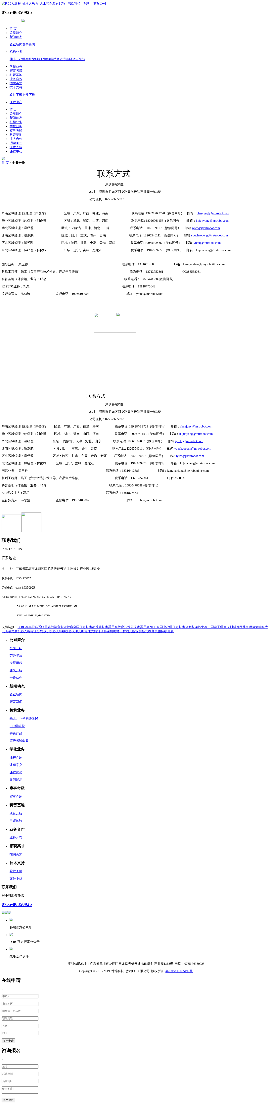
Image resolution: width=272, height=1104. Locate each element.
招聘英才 (16, 83)
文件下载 (28, 94)
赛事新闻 (28, 44)
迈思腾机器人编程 (20, 631)
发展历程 (16, 663)
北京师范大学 (252, 627)
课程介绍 (16, 757)
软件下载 (16, 94)
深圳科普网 (235, 627)
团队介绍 (16, 670)
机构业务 (16, 51)
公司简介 (16, 32)
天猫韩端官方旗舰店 (58, 627)
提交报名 (8, 1099)
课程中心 (16, 102)
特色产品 (59, 59)
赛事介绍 (16, 796)
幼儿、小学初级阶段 (24, 59)
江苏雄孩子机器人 (46, 631)
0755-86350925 (17, 904)
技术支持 (16, 87)
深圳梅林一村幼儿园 (121, 631)
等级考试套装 (75, 59)
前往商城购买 (11, 21)
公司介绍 (16, 648)
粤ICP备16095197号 (179, 971)
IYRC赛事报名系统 (31, 627)
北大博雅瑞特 (97, 631)
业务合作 (16, 79)
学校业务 (16, 66)
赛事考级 (16, 70)
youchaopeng (209, 235)
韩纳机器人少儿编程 (73, 631)
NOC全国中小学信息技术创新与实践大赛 (178, 627)
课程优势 (16, 772)
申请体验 (16, 820)
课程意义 (16, 765)
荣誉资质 (16, 655)
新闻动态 (16, 37)
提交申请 (8, 1040)
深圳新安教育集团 (148, 631)
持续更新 (167, 631)
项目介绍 (16, 813)
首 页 (13, 28)
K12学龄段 (45, 59)
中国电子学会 (217, 627)
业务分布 (16, 837)
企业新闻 (16, 44)
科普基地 (16, 74)
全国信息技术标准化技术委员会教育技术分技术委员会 (111, 627)
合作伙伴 (16, 677)
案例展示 (16, 779)
